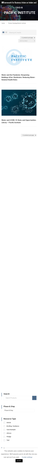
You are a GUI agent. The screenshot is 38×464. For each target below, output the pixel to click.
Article (9, 422)
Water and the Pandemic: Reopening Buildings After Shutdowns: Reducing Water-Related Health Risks (18, 77)
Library (9, 433)
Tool (8, 440)
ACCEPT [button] (19, 460)
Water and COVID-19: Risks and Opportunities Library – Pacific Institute (19, 121)
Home (3, 23)
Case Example (11, 429)
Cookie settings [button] (27, 457)
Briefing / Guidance (13, 426)
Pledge (9, 436)
